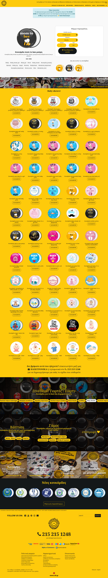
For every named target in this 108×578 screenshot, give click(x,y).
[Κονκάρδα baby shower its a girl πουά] (91, 191)
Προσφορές (69, 5)
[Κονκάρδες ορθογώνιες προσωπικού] (94, 464)
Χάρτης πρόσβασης (70, 558)
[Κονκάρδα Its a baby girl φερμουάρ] (54, 235)
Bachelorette (43, 440)
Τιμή (73, 42)
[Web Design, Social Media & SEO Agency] (54, 574)
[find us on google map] (38, 515)
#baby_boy (15, 65)
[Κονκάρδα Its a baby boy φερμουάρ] (54, 213)
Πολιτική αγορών (28, 553)
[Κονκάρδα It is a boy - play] (72, 347)
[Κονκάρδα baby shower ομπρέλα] (16, 258)
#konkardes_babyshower (45, 65)
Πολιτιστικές (76, 2)
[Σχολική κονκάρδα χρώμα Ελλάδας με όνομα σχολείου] (99, 492)
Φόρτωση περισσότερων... (54, 504)
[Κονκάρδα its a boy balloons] (91, 101)
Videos (44, 555)
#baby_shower (36, 62)
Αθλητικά (61, 2)
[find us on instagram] (34, 515)
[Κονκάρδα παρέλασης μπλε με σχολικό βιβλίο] (86, 492)
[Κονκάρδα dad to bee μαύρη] (69, 68)
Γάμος (54, 425)
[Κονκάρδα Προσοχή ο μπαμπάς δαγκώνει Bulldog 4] (16, 101)
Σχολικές (40, 2)
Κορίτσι (26, 438)
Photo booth (72, 401)
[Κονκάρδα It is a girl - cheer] (16, 347)
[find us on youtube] (28, 515)
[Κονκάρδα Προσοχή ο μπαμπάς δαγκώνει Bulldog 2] (54, 101)
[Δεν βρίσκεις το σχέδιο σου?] (54, 82)
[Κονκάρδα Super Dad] (35, 325)
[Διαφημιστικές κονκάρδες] (13, 464)
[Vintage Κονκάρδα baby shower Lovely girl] (54, 280)
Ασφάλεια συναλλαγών (26, 558)
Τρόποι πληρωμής (25, 561)
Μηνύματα (45, 437)
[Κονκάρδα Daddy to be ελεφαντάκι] (35, 191)
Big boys (98, 2)
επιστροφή (89, 432)
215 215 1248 (73, 369)
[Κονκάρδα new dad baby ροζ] (91, 168)
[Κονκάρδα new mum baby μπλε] (35, 168)
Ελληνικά (94, 569)
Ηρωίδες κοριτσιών (41, 401)
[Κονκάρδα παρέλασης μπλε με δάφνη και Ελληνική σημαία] (8, 492)
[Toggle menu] (106, 2)
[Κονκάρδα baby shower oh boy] (72, 213)
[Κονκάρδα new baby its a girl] (16, 168)
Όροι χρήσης (35, 571)
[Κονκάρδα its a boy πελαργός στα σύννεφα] (54, 123)
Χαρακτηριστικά (49, 553)
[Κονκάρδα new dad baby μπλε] (16, 191)
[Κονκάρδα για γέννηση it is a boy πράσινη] (54, 303)
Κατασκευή (16, 113)
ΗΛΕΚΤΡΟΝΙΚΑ (39, 369)
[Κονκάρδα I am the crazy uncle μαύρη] (72, 325)
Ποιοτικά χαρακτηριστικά (49, 566)
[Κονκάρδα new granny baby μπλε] (35, 146)
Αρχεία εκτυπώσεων (48, 557)
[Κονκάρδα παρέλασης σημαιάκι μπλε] (34, 492)
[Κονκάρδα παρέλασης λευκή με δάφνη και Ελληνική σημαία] (21, 492)
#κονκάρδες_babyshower (17, 68)
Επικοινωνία (70, 553)
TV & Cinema (47, 2)
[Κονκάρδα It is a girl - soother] (91, 325)
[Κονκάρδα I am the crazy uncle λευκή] (54, 325)
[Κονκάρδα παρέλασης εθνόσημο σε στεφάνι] (73, 492)
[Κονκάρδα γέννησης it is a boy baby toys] (91, 258)
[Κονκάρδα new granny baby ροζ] (54, 146)
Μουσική (55, 2)
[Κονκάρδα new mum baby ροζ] (54, 168)
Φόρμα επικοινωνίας (70, 555)
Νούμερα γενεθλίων (26, 401)
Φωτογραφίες (101, 5)
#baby (7, 62)
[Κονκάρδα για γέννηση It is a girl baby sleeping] (35, 280)
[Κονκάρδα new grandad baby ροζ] (91, 146)
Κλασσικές (84, 2)
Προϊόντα (88, 5)
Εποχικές (91, 2)
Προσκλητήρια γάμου (59, 437)
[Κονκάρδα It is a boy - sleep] (91, 347)
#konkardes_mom (42, 68)
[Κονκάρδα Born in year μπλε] (35, 258)
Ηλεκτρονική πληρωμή (70, 557)
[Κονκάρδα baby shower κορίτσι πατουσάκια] (91, 235)
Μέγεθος (67, 37)
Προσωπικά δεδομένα (26, 557)
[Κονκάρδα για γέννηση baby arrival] (72, 303)
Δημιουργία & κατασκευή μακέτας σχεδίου (31, 555)
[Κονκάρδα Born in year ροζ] (54, 258)
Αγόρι (19, 438)
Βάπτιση (17, 427)
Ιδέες (93, 5)
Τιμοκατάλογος (79, 5)
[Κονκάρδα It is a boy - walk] (54, 347)
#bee (34, 68)
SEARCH (97, 515)
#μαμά (21, 65)
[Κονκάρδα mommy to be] (35, 235)
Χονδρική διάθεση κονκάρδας (50, 564)
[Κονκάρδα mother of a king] (35, 123)
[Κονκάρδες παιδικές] (40, 464)
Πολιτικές (104, 2)
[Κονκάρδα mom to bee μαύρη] (29, 38)
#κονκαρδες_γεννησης (46, 62)
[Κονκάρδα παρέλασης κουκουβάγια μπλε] (47, 492)
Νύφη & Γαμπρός (63, 440)
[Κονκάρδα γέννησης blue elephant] (72, 258)
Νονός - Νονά (10, 438)
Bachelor (53, 440)
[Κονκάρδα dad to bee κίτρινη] (79, 68)
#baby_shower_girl (14, 62)
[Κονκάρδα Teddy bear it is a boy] (91, 280)
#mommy (26, 65)
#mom (29, 62)
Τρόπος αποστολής (26, 564)
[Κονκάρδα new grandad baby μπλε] (72, 168)
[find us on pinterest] (31, 515)
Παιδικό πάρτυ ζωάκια (58, 401)
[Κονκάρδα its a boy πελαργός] (16, 146)
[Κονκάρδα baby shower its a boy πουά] (54, 191)
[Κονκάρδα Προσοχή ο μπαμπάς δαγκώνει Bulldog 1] (72, 101)
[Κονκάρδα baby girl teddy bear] (16, 123)
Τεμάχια (62, 42)
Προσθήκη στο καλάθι (68, 51)
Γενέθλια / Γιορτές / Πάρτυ (54, 390)
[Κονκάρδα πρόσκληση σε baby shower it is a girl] (16, 280)
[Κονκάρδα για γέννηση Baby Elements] (35, 303)
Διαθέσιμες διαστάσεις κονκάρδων (51, 558)
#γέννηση (8, 65)
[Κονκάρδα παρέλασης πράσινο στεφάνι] (60, 492)
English (98, 569)
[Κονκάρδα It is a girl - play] (35, 347)
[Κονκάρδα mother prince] (91, 213)
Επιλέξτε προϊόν (67, 32)
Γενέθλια (82, 401)
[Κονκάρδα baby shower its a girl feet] (35, 213)
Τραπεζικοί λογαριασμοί (27, 560)
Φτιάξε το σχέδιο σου (58, 5)
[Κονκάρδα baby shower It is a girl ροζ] (72, 280)
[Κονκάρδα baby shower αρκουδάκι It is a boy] (16, 303)
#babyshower (33, 65)
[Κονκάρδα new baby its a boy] (72, 146)
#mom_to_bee (28, 68)
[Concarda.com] (4, 3)
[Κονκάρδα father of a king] (72, 123)
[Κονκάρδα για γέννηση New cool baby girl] (91, 303)
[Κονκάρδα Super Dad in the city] (16, 325)
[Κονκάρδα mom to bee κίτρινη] (60, 68)
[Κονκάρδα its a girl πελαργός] (91, 123)
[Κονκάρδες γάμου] (67, 464)
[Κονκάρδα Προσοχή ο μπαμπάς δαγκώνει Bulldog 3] (35, 101)
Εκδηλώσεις (69, 2)
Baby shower (91, 401)
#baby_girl (23, 62)
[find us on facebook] (25, 515)
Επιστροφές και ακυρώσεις (27, 563)
